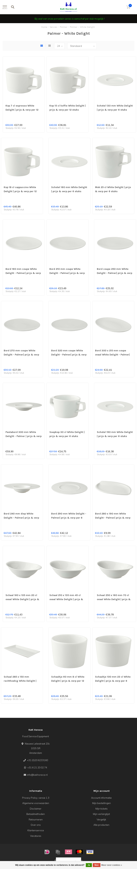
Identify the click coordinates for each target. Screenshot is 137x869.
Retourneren (36, 819)
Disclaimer (35, 808)
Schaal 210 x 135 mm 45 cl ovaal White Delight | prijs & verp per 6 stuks (66, 599)
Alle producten (101, 824)
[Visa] (89, 852)
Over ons (36, 824)
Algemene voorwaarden (35, 803)
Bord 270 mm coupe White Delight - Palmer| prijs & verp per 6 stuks (21, 354)
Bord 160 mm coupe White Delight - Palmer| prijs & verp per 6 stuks (23, 273)
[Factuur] (57, 852)
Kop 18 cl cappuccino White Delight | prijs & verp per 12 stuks (20, 191)
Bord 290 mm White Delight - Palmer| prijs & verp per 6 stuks (68, 517)
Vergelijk (101, 819)
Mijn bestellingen (101, 803)
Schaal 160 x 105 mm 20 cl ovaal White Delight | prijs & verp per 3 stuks (22, 599)
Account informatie (101, 797)
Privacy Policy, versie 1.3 (35, 797)
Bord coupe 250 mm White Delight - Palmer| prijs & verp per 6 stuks (114, 273)
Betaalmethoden (35, 814)
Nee (97, 865)
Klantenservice (35, 830)
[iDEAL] (47, 852)
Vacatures (35, 835)
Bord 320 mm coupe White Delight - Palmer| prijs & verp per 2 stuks (69, 354)
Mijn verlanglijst (101, 814)
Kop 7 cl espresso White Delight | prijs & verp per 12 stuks (22, 109)
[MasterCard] (79, 852)
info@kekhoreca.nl (37, 774)
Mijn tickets (101, 808)
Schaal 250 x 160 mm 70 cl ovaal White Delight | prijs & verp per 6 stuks (114, 599)
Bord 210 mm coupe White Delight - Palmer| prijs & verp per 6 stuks (67, 273)
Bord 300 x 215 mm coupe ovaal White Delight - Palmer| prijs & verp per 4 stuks (112, 354)
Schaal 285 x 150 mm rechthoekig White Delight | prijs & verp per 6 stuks (20, 680)
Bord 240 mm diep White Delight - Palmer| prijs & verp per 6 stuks (21, 517)
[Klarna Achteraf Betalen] (68, 852)
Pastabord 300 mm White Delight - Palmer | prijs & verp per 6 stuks (24, 436)
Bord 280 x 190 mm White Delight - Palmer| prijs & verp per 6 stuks (112, 517)
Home (44, 27)
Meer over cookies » (111, 865)
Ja (89, 865)
